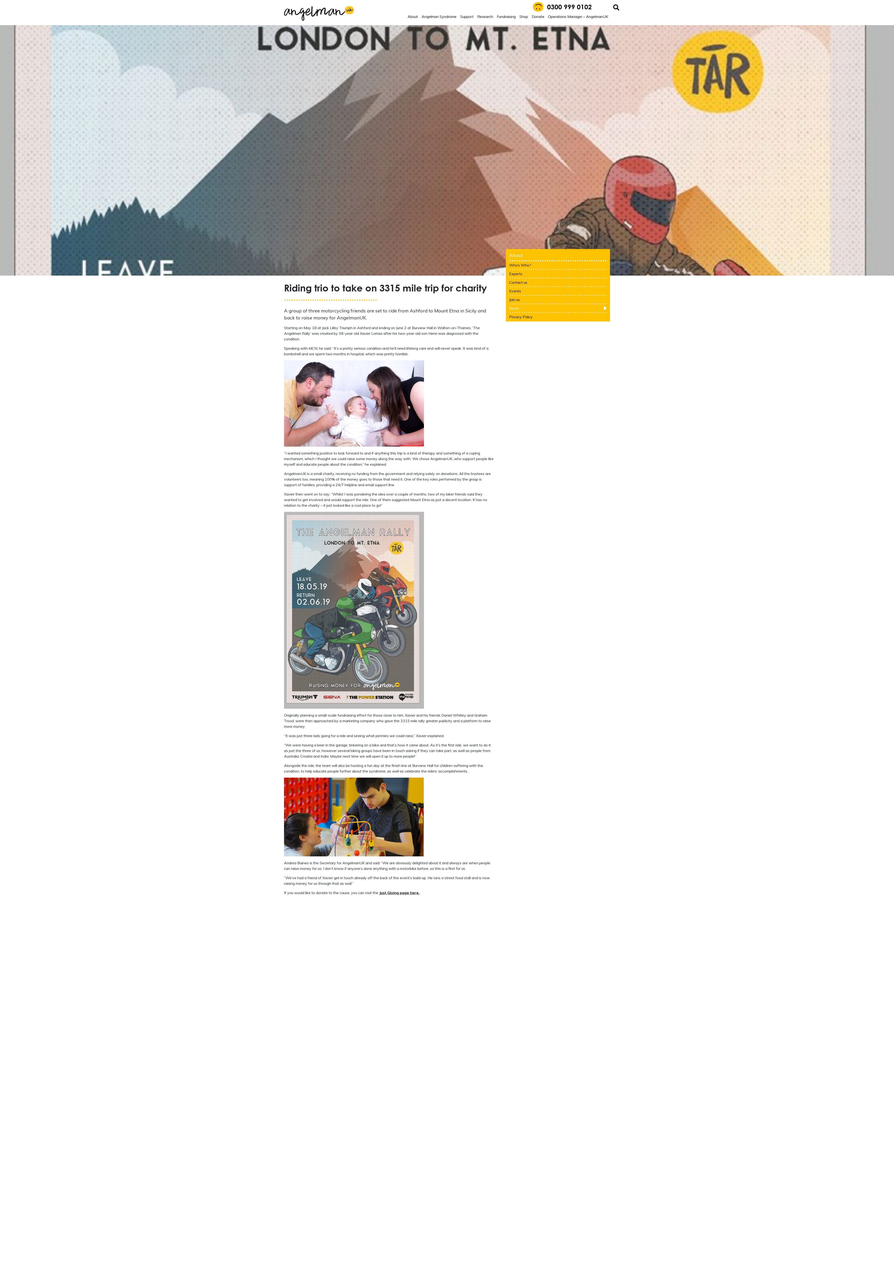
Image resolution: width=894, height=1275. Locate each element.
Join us (385, 671)
